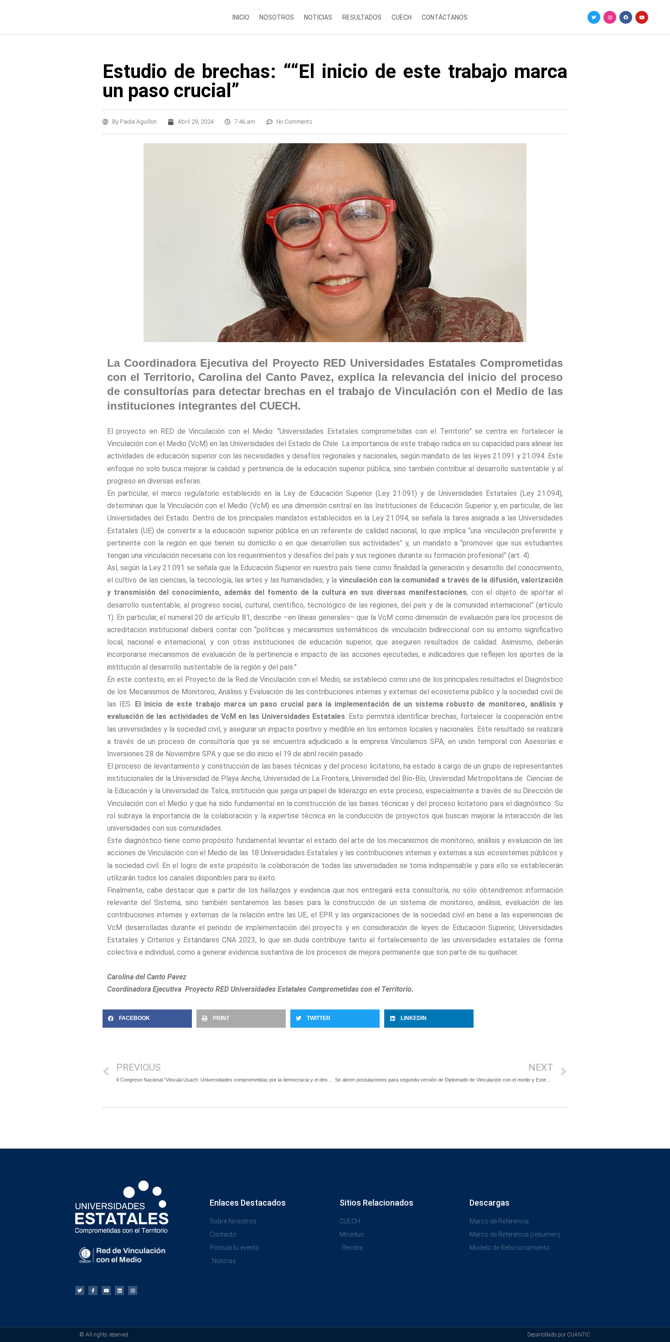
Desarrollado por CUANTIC (558, 1335)
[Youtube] (641, 17)
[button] (147, 1018)
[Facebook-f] (93, 1290)
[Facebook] (625, 17)
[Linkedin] (119, 1290)
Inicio (240, 17)
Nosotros (276, 17)
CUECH (402, 17)
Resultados (361, 17)
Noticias (318, 17)
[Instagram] (609, 17)
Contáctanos (445, 17)
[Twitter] (594, 17)
